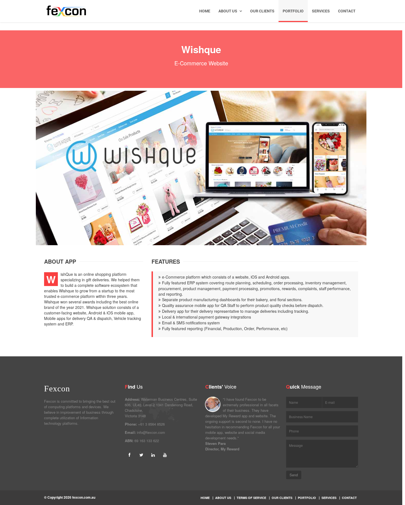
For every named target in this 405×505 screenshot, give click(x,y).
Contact (346, 11)
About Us (228, 11)
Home (204, 11)
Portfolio (293, 11)
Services (321, 11)
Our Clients (262, 11)
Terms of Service (251, 498)
